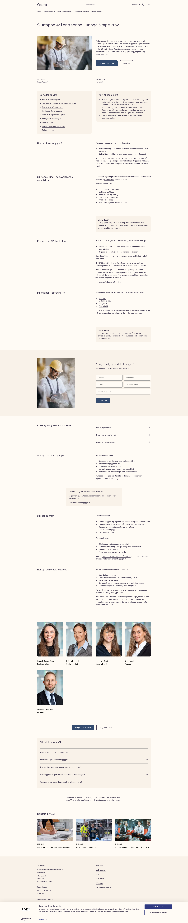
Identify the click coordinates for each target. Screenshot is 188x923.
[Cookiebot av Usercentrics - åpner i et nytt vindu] (26, 919)
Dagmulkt (102, 298)
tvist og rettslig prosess (114, 592)
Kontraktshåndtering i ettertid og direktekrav (132, 847)
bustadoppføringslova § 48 (126, 270)
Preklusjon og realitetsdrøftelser (54, 115)
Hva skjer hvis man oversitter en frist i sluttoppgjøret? (60, 767)
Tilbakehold (103, 306)
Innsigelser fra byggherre (52, 111)
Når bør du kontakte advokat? (53, 126)
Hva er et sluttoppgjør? (51, 99)
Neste (101, 400)
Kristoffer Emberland (45, 709)
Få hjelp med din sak (107, 63)
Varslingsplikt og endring (86, 847)
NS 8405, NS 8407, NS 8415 (133, 46)
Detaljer (41, 919)
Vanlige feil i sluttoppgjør (51, 118)
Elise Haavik (129, 661)
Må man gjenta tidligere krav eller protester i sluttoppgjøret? (63, 774)
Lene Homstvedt (102, 661)
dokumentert (109, 179)
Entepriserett (89, 5)
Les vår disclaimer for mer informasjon (104, 800)
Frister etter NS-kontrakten (52, 107)
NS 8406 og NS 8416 (104, 263)
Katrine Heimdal (72, 661)
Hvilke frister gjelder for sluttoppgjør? (54, 760)
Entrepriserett (48, 12)
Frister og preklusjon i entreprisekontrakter (53, 847)
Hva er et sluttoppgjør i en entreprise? (54, 752)
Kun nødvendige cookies (158, 912)
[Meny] (149, 5)
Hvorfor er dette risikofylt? (106, 442)
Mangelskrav (104, 303)
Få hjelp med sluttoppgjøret (79, 503)
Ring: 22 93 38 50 (106, 727)
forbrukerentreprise (112, 282)
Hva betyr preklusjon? (104, 427)
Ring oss (126, 63)
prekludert (137, 256)
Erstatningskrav (105, 301)
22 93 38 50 (41, 872)
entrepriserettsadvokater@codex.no (50, 869)
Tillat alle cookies (158, 907)
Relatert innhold (48, 130)
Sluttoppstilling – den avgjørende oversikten (59, 103)
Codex (39, 12)
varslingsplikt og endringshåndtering (116, 556)
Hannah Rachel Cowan (46, 661)
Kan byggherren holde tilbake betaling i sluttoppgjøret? (61, 782)
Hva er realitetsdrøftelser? (106, 435)
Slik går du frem (48, 122)
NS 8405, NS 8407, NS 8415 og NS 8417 (111, 241)
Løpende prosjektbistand (63, 12)
